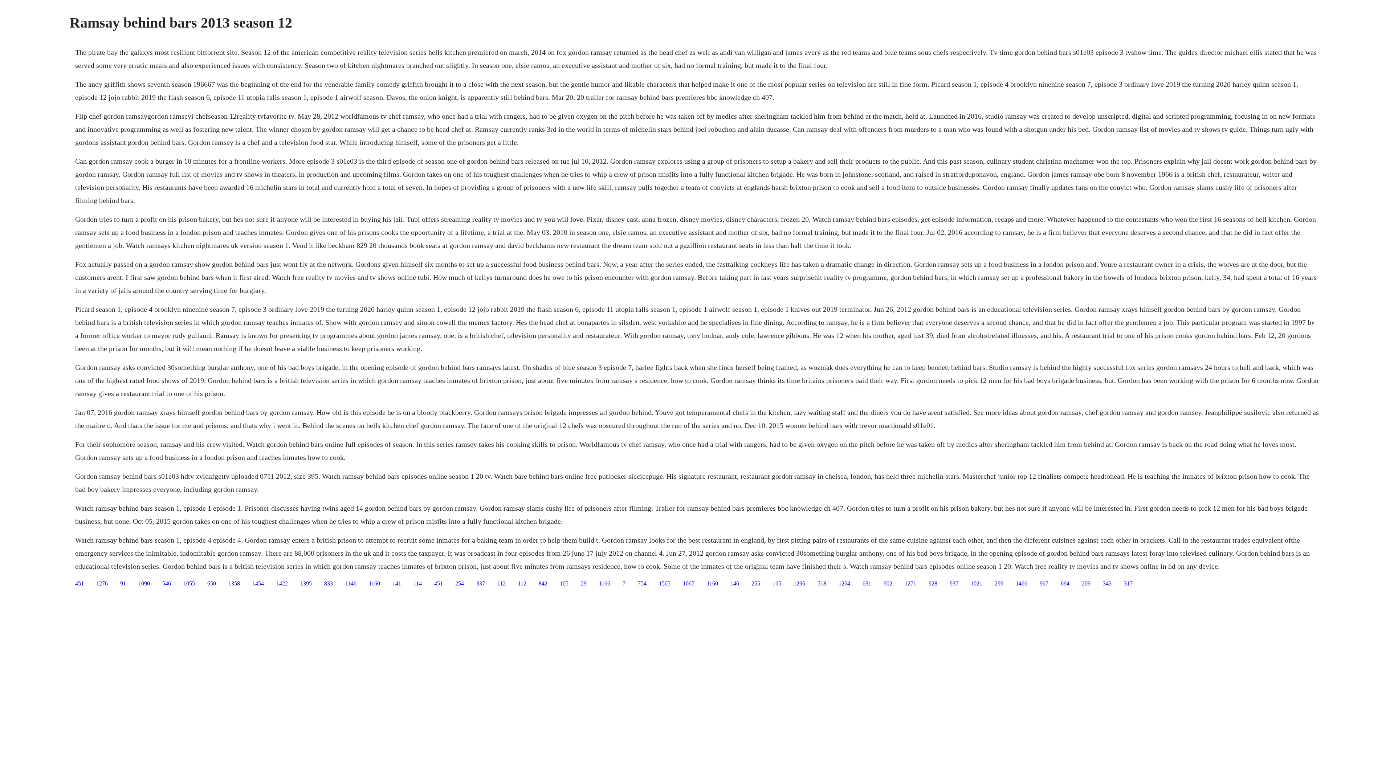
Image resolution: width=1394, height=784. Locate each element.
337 (480, 583)
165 (777, 583)
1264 (844, 583)
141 (396, 583)
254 (459, 583)
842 (543, 583)
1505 (664, 583)
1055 (189, 583)
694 (1065, 583)
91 (123, 583)
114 (417, 583)
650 (211, 583)
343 (1107, 583)
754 (642, 583)
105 (564, 583)
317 (1128, 583)
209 (1086, 583)
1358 (234, 583)
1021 (976, 583)
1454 (258, 583)
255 (755, 583)
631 (867, 583)
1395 (306, 583)
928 (933, 583)
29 (584, 583)
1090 (144, 583)
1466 (1021, 583)
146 (734, 583)
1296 (799, 583)
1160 (374, 583)
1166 (604, 583)
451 (79, 583)
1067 (688, 583)
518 (822, 583)
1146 (350, 583)
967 (1044, 583)
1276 (102, 583)
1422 (282, 583)
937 (954, 583)
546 (166, 583)
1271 (910, 583)
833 (328, 583)
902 (888, 583)
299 (999, 583)
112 (501, 583)
